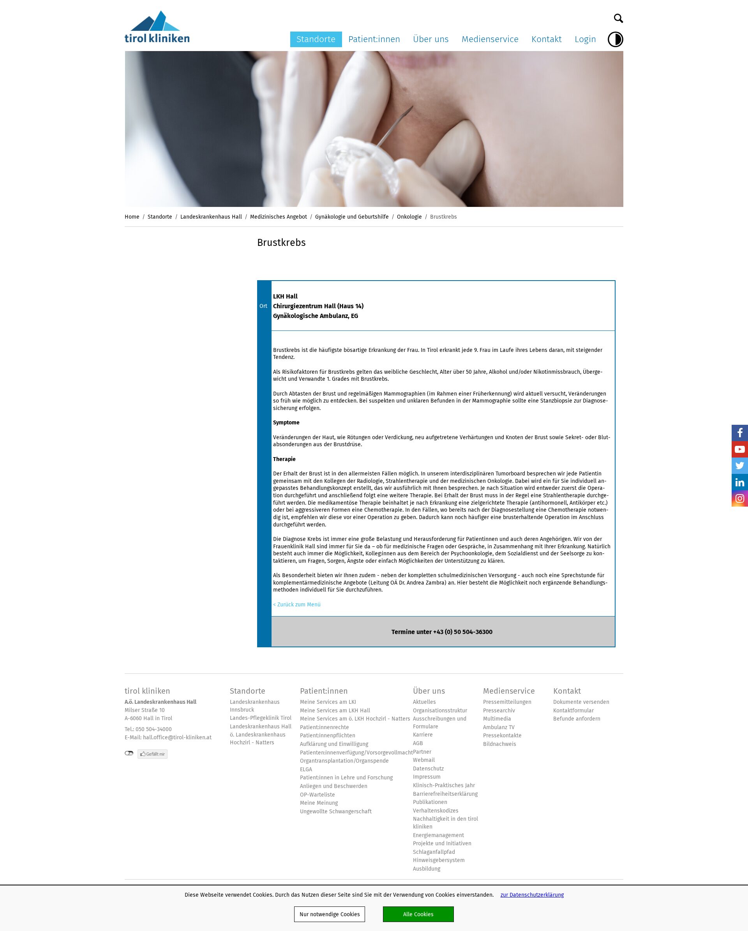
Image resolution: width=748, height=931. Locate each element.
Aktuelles (424, 702)
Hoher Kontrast (615, 39)
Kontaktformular (573, 710)
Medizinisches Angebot (278, 217)
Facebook (740, 433)
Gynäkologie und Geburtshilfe (352, 217)
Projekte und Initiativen (442, 843)
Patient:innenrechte (324, 727)
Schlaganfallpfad (434, 852)
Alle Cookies (418, 914)
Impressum (427, 777)
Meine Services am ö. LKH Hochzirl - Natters (355, 719)
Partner (422, 752)
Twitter (740, 466)
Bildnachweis (499, 744)
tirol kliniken (147, 690)
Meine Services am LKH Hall (335, 710)
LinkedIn (740, 482)
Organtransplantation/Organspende (344, 761)
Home (132, 217)
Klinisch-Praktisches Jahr (444, 785)
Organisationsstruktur (440, 710)
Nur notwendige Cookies (330, 914)
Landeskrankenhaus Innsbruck (255, 706)
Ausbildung (426, 869)
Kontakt (546, 39)
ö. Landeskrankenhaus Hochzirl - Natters (258, 738)
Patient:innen (374, 39)
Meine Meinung (319, 803)
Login (585, 39)
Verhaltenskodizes (436, 810)
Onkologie (409, 217)
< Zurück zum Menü (297, 604)
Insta (740, 498)
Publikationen (430, 802)
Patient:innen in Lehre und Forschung (346, 777)
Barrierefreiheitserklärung (445, 794)
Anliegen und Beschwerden (333, 786)
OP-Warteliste (317, 795)
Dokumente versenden (581, 702)
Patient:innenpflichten (327, 735)
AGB (418, 743)
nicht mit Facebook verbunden (129, 753)
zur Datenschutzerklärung (532, 895)
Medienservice (490, 39)
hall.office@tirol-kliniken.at (177, 737)
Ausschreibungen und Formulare (439, 722)
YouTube (740, 449)
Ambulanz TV (499, 727)
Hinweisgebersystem (439, 860)
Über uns (431, 39)
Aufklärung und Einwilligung (334, 744)
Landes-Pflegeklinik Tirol (260, 718)
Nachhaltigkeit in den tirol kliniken (445, 822)
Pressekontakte (502, 735)
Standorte (315, 39)
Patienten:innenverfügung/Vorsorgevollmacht (356, 752)
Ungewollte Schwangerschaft (336, 811)
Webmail (424, 760)
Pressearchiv (499, 710)
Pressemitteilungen (507, 702)
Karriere (423, 734)
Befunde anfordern (576, 719)
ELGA (306, 769)
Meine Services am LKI (328, 702)
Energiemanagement (438, 835)
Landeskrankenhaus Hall (211, 217)
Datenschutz (428, 768)
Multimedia (497, 719)
